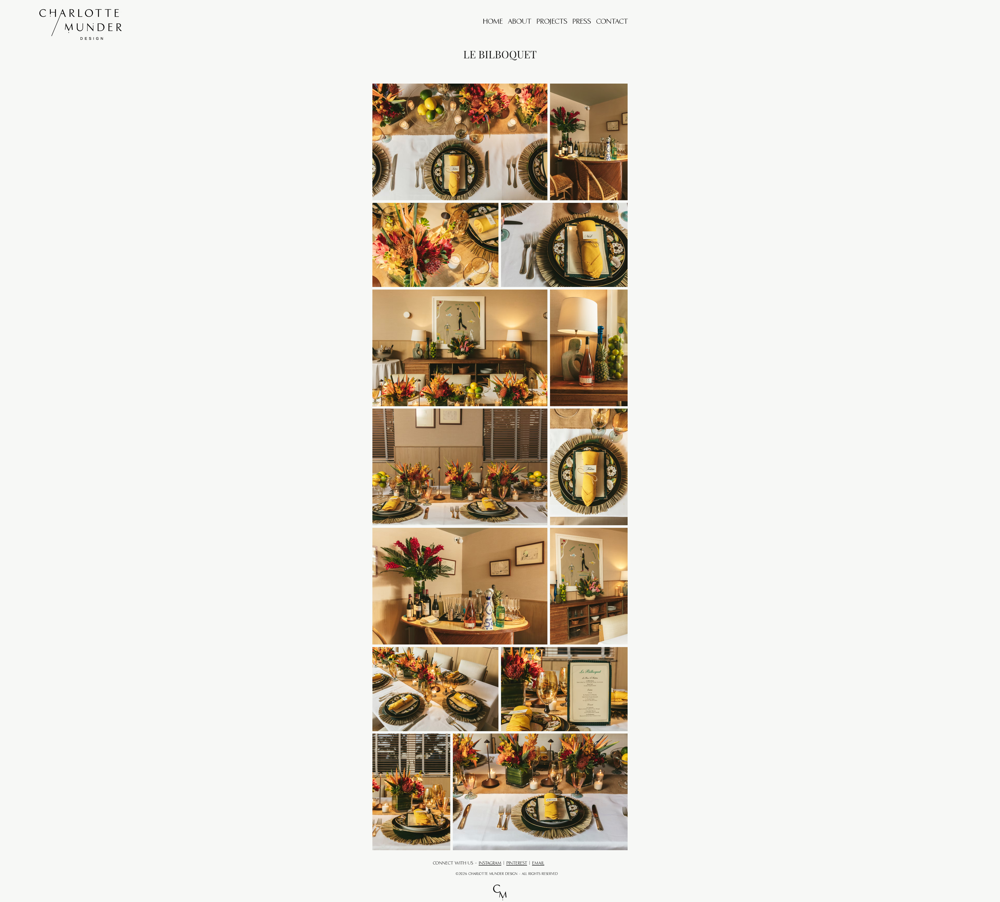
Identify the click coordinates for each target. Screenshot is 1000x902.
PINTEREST (516, 863)
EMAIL (538, 863)
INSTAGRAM (490, 863)
